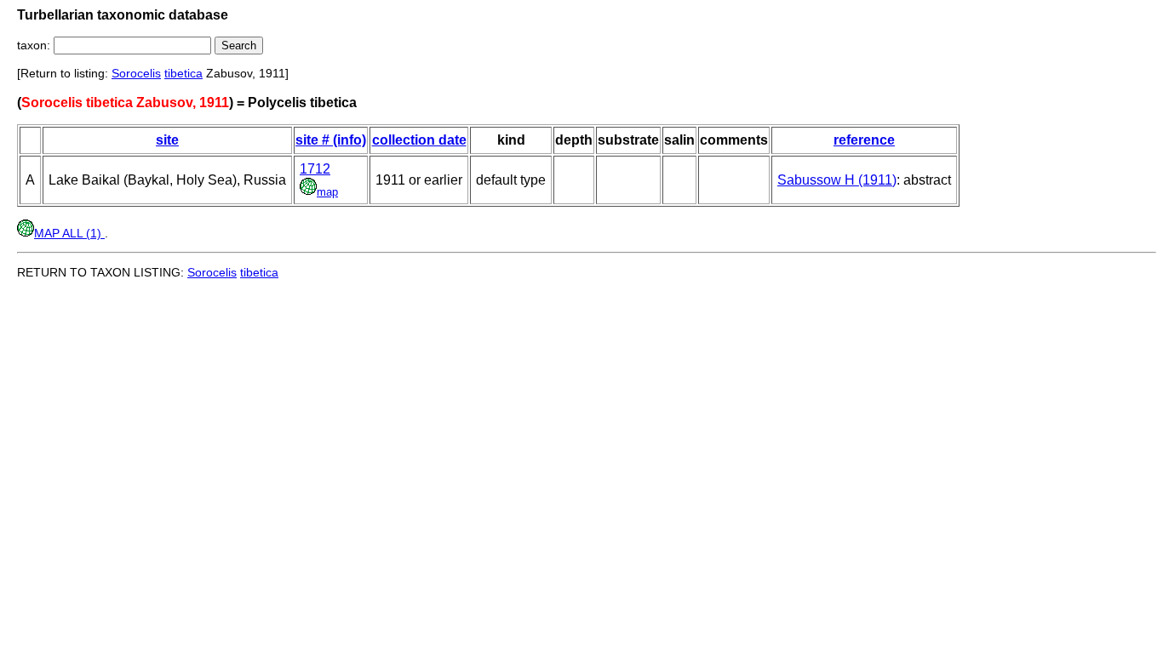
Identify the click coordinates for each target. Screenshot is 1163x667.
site (167, 140)
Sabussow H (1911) (837, 180)
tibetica (183, 73)
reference (864, 140)
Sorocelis (136, 73)
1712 (315, 169)
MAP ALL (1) (69, 233)
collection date (419, 140)
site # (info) (330, 140)
